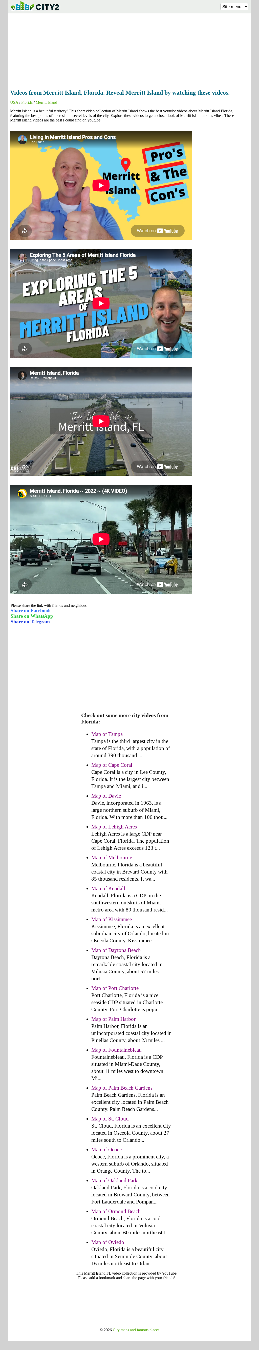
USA (14, 102)
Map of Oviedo (107, 1242)
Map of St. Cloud (110, 1119)
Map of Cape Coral (111, 765)
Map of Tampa (107, 734)
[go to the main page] (35, 11)
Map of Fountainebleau (116, 1050)
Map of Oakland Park (114, 1180)
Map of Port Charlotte (115, 988)
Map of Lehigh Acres (114, 827)
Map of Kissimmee (111, 919)
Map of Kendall (108, 888)
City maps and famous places (136, 1330)
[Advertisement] (129, 49)
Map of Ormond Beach (116, 1211)
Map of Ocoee (106, 1150)
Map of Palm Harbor (113, 1019)
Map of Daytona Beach (116, 950)
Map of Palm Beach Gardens (122, 1088)
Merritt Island (46, 102)
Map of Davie (106, 796)
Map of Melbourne (111, 858)
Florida (27, 102)
